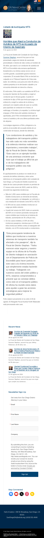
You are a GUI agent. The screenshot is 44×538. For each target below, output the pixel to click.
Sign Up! (24, 474)
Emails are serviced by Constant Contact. (23, 467)
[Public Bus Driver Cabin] (7, 34)
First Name (15, 414)
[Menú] (38, 8)
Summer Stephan (9, 57)
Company (14, 434)
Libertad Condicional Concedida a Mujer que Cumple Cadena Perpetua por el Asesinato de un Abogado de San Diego (24, 369)
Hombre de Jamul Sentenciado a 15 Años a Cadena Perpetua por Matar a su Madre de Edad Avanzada (27, 351)
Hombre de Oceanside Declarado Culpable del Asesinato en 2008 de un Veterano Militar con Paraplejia (26, 333)
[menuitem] (33, 8)
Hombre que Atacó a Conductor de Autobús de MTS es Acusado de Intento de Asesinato (22, 44)
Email (13, 404)
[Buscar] (33, 8)
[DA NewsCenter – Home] (18, 8)
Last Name (15, 424)
